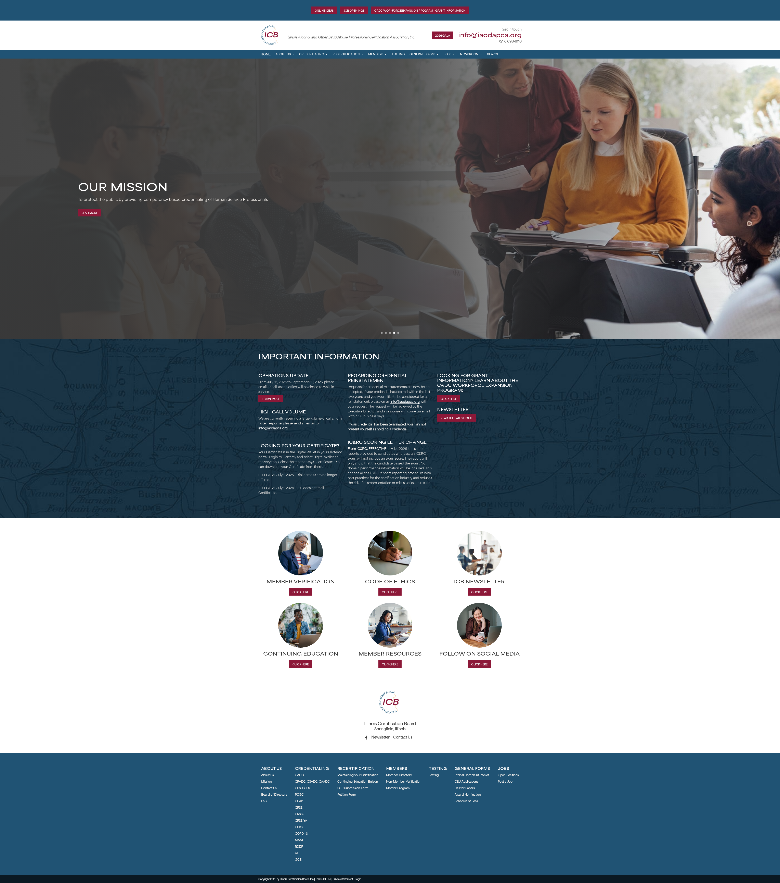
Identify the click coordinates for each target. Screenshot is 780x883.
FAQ (264, 801)
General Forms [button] (422, 54)
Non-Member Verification (403, 781)
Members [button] (375, 54)
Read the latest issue (456, 418)
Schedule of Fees (466, 801)
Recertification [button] (346, 54)
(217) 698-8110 (510, 40)
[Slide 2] (394, 333)
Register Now (92, 213)
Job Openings (353, 10)
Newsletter (380, 736)
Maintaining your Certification (357, 775)
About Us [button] (283, 54)
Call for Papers (465, 788)
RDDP (299, 846)
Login (358, 879)
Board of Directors (274, 794)
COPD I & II (302, 833)
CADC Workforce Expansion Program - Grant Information (420, 10)
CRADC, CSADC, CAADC (312, 781)
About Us (267, 775)
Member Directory (399, 775)
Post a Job (505, 781)
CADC (299, 775)
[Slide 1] (382, 333)
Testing (398, 54)
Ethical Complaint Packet (472, 775)
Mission (266, 781)
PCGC (299, 794)
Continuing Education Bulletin (357, 781)
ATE (297, 853)
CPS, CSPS (302, 788)
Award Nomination (468, 794)
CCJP (299, 801)
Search (493, 54)
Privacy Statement (343, 879)
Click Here (449, 398)
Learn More (271, 398)
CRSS (299, 807)
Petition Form (346, 794)
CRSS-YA (301, 820)
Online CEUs (324, 10)
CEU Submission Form (352, 788)
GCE (298, 859)
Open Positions (508, 775)
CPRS (299, 827)
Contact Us (402, 736)
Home (266, 54)
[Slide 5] (390, 333)
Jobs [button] (448, 54)
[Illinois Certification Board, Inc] (270, 34)
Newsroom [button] (469, 54)
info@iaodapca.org (490, 34)
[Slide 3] (398, 333)
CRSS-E (300, 814)
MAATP (300, 840)
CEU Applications (466, 781)
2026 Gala (442, 35)
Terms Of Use (323, 879)
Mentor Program (398, 788)
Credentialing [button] (311, 54)
